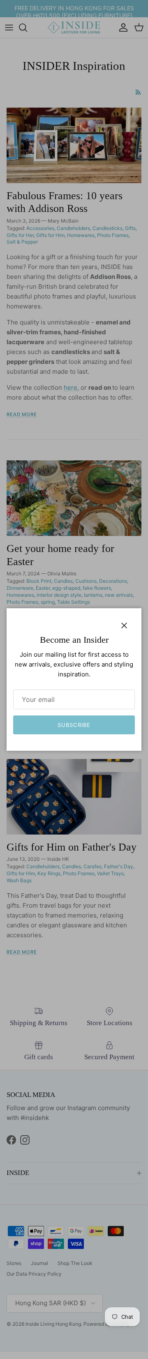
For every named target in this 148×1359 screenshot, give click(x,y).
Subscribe (74, 725)
